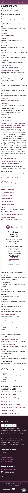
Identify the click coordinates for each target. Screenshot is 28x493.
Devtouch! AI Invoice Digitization (11, 178)
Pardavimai (4, 17)
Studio (3, 84)
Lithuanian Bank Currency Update (11, 161)
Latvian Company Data (8, 217)
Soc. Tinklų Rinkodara (8, 314)
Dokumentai (5, 89)
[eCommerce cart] (18, 2)
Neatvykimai (5, 94)
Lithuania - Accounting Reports (11, 404)
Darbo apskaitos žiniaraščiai (10, 70)
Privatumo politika (6, 461)
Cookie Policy (14, 257)
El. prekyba (4, 60)
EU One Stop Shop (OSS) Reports (11, 398)
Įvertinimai (4, 321)
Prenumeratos (5, 282)
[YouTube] (11, 425)
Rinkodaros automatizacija (9, 339)
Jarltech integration (7, 204)
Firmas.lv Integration (7, 192)
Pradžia (3, 452)
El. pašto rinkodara (7, 65)
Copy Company (6, 120)
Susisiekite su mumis (7, 459)
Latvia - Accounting (7, 410)
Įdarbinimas (4, 98)
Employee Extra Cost (7, 189)
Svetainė (4, 33)
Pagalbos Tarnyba (6, 276)
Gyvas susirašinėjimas (8, 344)
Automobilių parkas (7, 326)
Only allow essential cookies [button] (14, 265)
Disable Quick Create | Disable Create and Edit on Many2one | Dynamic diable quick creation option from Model (13, 125)
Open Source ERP (14, 10)
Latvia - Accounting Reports (10, 413)
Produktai (4, 456)
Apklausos (4, 356)
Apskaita (4, 22)
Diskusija (4, 299)
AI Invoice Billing (6, 117)
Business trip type (6, 195)
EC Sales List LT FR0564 (8, 186)
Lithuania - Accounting (8, 401)
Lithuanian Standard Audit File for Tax (13, 407)
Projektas (4, 55)
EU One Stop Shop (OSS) (8, 395)
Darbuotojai (4, 103)
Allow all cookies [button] (14, 261)
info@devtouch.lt (9, 471)
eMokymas (4, 289)
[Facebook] (3, 425)
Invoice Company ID (7, 201)
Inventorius (4, 38)
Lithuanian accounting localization (12, 214)
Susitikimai (4, 349)
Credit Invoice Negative (8, 158)
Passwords (4, 181)
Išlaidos (3, 77)
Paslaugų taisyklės (6, 457)
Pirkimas (3, 50)
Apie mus (4, 454)
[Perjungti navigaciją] (25, 2)
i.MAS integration (6, 198)
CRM (2, 27)
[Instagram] (14, 425)
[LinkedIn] (7, 425)
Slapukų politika (14, 485)
